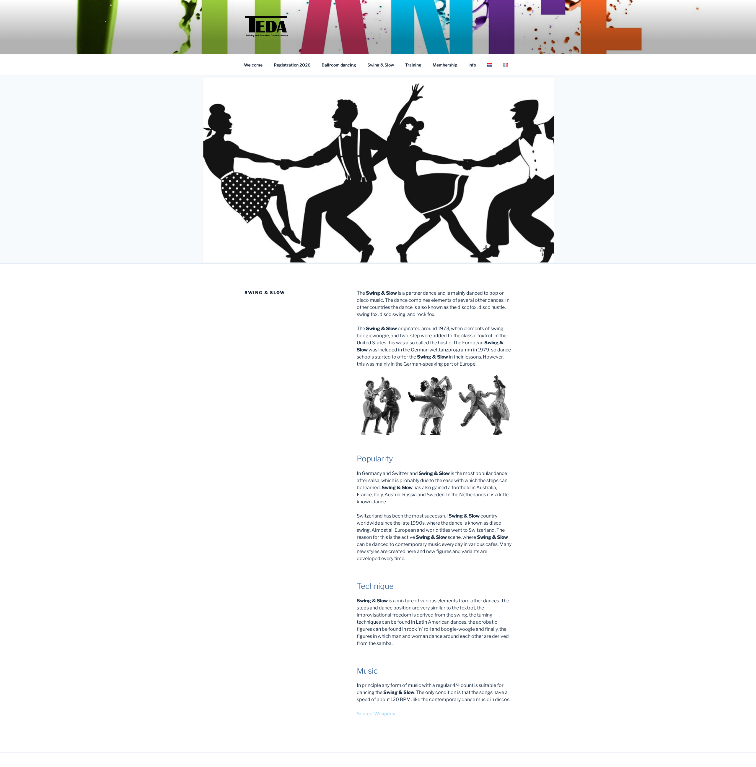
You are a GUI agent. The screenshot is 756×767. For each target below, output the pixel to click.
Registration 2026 (292, 64)
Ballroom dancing (339, 64)
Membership (445, 64)
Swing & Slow (380, 64)
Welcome (253, 64)
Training (413, 64)
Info (472, 64)
